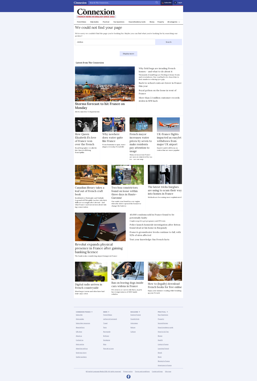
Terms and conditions (142, 371)
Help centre (80, 344)
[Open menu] (174, 22)
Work (159, 357)
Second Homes (163, 323)
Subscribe (167, 3)
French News (81, 22)
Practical (106, 22)
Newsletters (80, 327)
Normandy (106, 332)
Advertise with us (82, 349)
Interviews (134, 323)
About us (79, 336)
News (105, 312)
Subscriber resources (83, 323)
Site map (168, 371)
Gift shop (79, 332)
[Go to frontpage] (96, 13)
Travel (105, 323)
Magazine (134, 312)
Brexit (160, 353)
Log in (180, 3)
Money (152, 22)
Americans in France (165, 365)
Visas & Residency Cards (137, 22)
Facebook (128, 377)
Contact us (79, 340)
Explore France (136, 315)
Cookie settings (157, 371)
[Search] (156, 3)
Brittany (106, 336)
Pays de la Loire (108, 349)
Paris (105, 327)
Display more (128, 54)
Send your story (81, 353)
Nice (104, 344)
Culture (133, 332)
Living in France (163, 344)
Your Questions (118, 22)
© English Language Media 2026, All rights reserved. (103, 371)
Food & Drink (135, 319)
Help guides (80, 319)
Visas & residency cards (165, 327)
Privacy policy (128, 371)
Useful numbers (81, 357)
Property (161, 22)
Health (160, 340)
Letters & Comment (110, 319)
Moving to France (164, 361)
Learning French (163, 349)
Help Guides (94, 22)
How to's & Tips (163, 332)
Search (168, 42)
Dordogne (106, 340)
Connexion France (83, 312)
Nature (133, 327)
